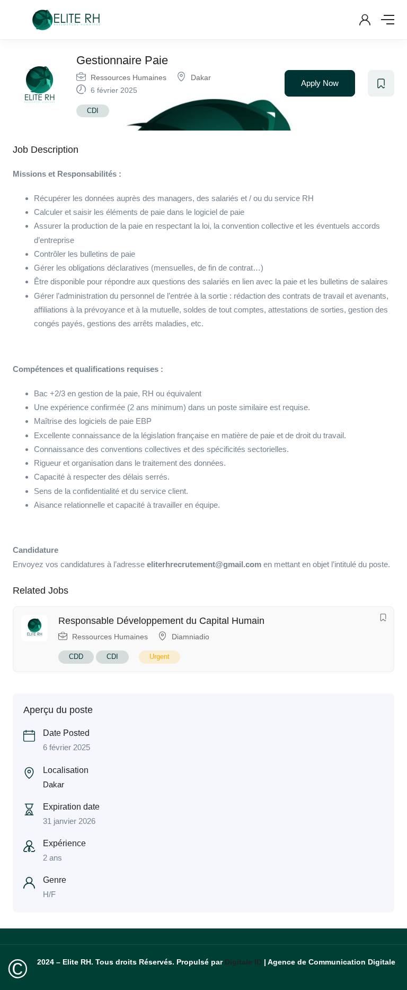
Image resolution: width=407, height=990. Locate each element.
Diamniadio (190, 636)
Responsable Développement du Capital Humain (161, 620)
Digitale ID (243, 962)
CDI (93, 111)
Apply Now (320, 83)
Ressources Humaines (128, 77)
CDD (76, 657)
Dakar (201, 77)
